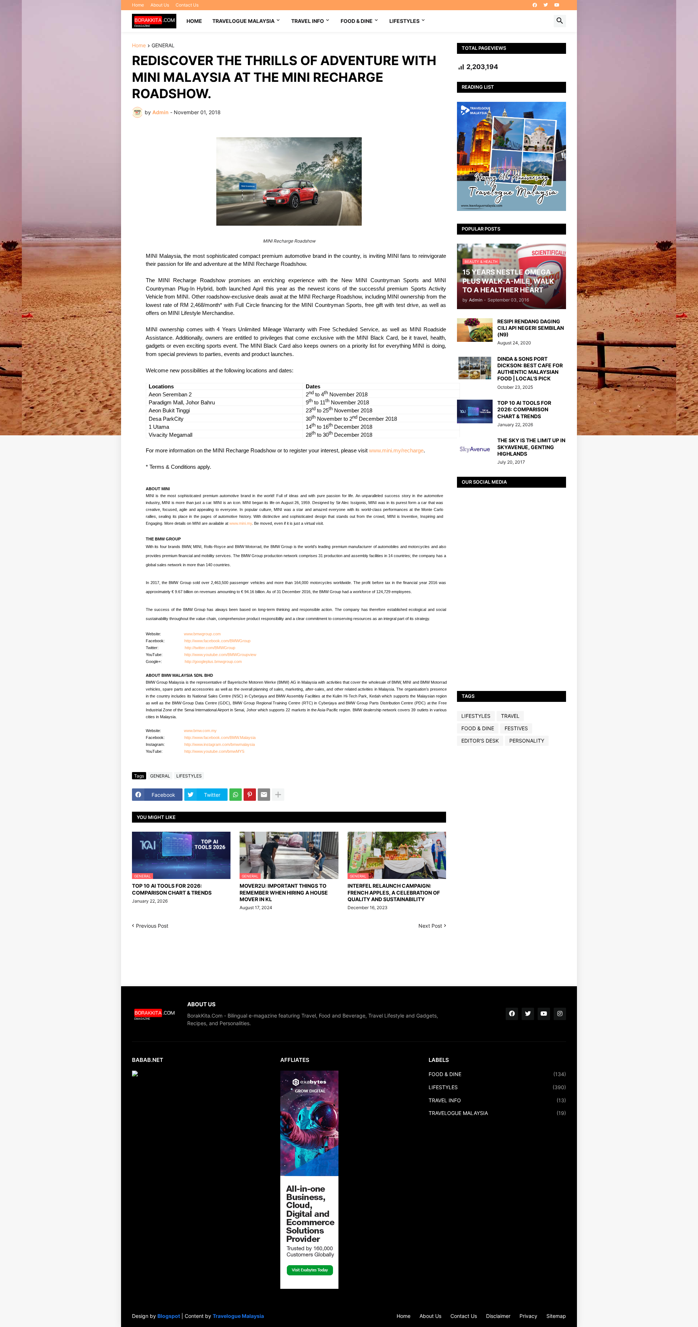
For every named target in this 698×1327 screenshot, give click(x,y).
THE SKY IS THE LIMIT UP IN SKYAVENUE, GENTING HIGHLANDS (531, 446)
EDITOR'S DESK (480, 741)
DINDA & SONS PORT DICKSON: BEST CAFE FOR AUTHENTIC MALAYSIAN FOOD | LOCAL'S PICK (530, 369)
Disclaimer (498, 1316)
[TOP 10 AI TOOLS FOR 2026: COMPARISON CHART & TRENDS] (475, 411)
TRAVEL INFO (307, 21)
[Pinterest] (250, 794)
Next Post (430, 926)
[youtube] (556, 5)
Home (138, 5)
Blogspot (168, 1316)
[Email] (264, 794)
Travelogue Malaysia (238, 1316)
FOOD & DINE (357, 21)
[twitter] (545, 5)
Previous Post (152, 926)
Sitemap (556, 1316)
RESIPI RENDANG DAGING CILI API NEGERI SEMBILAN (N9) (530, 327)
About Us (160, 5)
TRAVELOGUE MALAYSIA (243, 21)
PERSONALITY (526, 741)
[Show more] (278, 794)
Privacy (528, 1316)
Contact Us (187, 5)
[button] (560, 21)
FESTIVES (516, 728)
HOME (194, 21)
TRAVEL (510, 716)
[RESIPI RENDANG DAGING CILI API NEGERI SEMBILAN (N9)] (475, 330)
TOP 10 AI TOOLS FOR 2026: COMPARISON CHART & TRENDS (172, 889)
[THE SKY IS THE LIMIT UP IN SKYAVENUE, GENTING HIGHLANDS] (475, 449)
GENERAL (163, 45)
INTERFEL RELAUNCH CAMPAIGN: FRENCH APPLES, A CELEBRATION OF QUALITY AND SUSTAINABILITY (394, 892)
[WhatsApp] (235, 794)
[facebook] (535, 5)
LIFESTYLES (404, 21)
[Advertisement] (511, 866)
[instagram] (560, 1014)
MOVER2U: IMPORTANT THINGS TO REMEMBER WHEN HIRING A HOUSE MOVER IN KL (284, 892)
